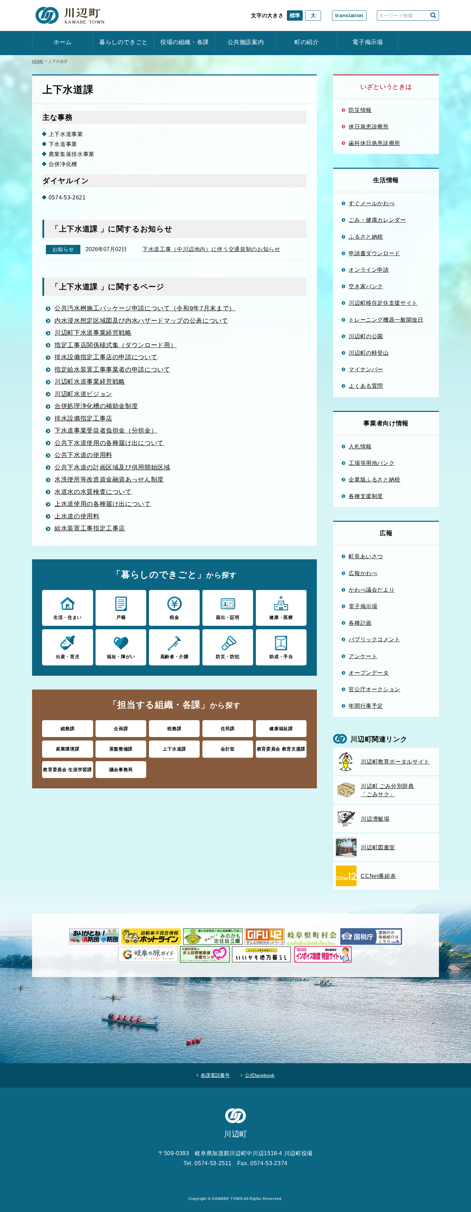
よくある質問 (366, 386)
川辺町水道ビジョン (83, 394)
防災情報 (360, 110)
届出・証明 (227, 617)
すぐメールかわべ (371, 203)
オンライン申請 (369, 270)
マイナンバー (366, 369)
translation (349, 15)
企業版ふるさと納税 (374, 479)
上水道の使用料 (77, 516)
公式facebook (259, 1075)
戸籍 (121, 617)
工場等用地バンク (371, 463)
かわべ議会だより (371, 590)
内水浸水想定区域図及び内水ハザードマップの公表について (141, 320)
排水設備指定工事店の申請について (105, 357)
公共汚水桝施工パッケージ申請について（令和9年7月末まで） (145, 308)
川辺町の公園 (366, 336)
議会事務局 (121, 769)
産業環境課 (67, 749)
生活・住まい (67, 617)
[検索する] (433, 15)
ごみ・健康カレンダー (377, 220)
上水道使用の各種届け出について (102, 503)
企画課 (121, 728)
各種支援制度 (366, 496)
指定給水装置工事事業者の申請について (112, 369)
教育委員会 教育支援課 (281, 749)
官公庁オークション (374, 689)
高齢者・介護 (174, 656)
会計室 (228, 749)
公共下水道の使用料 (83, 455)
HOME (37, 61)
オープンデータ (369, 673)
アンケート (363, 656)
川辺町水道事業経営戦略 (89, 381)
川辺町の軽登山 (369, 353)
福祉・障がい (121, 656)
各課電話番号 (215, 1075)
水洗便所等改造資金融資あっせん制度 (109, 479)
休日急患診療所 (369, 126)
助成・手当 (281, 656)
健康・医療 (281, 617)
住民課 (228, 728)
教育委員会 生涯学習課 (67, 769)
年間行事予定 (366, 706)
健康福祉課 (281, 728)
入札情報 (360, 446)
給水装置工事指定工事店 (89, 528)
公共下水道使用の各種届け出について (109, 442)
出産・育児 (67, 656)
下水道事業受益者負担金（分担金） (105, 430)
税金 (174, 617)
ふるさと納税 (366, 237)
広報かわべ (363, 573)
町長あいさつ (366, 556)
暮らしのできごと (123, 42)
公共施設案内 (246, 42)
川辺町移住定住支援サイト (383, 303)
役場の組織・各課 (184, 42)
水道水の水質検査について (93, 491)
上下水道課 (174, 749)
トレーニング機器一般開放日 (386, 320)
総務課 (68, 728)
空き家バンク (366, 286)
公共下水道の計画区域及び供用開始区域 (112, 467)
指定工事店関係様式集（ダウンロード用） (115, 345)
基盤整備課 (121, 749)
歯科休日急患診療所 (374, 143)
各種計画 (360, 623)
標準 (295, 15)
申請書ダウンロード (374, 253)
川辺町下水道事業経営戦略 (93, 332)
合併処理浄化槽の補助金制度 (96, 406)
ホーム (62, 42)
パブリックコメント (374, 639)
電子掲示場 (367, 42)
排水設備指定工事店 (83, 418)
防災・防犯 (227, 656)
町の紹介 (306, 42)
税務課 (174, 728)
